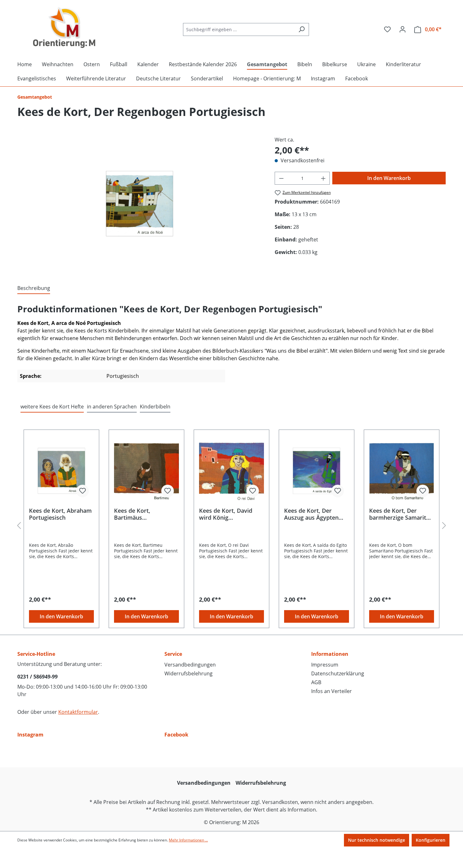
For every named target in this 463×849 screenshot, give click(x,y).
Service (173, 653)
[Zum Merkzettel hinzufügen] (82, 491)
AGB (316, 682)
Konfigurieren (430, 840)
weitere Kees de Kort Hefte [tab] (52, 406)
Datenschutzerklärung (337, 673)
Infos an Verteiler (331, 691)
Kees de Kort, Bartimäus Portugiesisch (132, 514)
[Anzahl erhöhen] (323, 178)
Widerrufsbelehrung (188, 673)
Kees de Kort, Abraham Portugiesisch (60, 514)
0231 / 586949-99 (37, 676)
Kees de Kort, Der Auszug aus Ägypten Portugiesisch (311, 514)
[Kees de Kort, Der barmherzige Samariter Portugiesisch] (401, 470)
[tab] (33, 288)
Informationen (329, 653)
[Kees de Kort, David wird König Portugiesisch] (231, 470)
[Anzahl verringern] (281, 178)
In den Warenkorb (389, 178)
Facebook (176, 734)
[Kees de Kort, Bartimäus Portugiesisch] (146, 470)
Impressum (324, 664)
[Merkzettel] (387, 29)
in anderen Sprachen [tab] (112, 406)
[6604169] (139, 203)
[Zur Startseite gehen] (64, 28)
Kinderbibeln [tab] (155, 406)
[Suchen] (301, 29)
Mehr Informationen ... (188, 840)
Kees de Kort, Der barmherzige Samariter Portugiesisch (400, 514)
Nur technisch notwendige (376, 840)
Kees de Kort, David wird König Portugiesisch (225, 514)
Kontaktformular (78, 711)
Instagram (30, 734)
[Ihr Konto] (402, 29)
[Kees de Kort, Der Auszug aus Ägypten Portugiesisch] (316, 470)
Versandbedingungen (190, 664)
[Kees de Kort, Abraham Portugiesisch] (61, 470)
